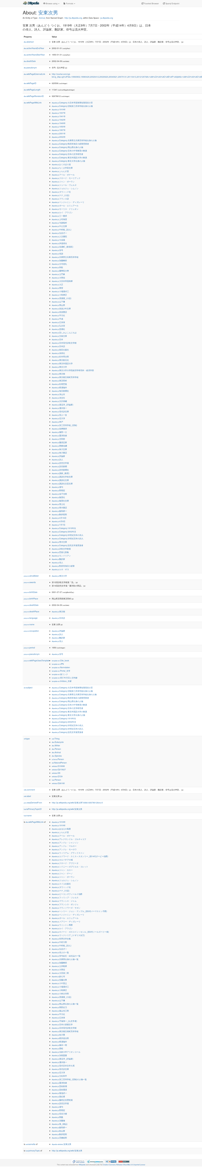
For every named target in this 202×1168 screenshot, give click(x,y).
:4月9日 (58, 521)
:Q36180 (58, 783)
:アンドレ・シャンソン (65, 842)
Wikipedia (82, 1164)
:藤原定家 (59, 442)
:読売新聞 (59, 466)
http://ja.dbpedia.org (73, 17)
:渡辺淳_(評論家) (62, 404)
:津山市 (58, 394)
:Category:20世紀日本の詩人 (67, 538)
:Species (57, 755)
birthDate (30, 592)
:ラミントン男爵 (62, 924)
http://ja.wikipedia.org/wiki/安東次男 (67, 809)
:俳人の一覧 (60, 952)
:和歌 (57, 267)
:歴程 (57, 1048)
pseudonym (30, 67)
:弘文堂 (58, 325)
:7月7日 (58, 524)
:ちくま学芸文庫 (62, 167)
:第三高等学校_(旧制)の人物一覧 (69, 1079)
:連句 (57, 487)
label (27, 796)
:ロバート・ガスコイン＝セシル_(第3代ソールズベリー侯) (80, 931)
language (31, 618)
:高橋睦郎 (59, 1137)
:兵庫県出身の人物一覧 (65, 959)
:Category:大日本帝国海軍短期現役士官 (72, 102)
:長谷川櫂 (59, 1113)
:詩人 (57, 459)
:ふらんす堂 (60, 171)
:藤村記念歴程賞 (62, 1100)
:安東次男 (61, 1144)
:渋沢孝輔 (59, 401)
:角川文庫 (59, 449)
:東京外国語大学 (62, 363)
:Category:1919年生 (64, 528)
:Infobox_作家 (62, 681)
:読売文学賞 (60, 463)
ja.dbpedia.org (106, 17)
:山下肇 (58, 301)
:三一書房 (59, 215)
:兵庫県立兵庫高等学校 (65, 257)
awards (30, 582)
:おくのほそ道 (61, 164)
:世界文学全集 (61, 938)
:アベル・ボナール (63, 174)
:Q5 (56, 773)
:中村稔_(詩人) (61, 229)
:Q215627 (59, 769)
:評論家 (58, 456)
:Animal (56, 752)
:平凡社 (58, 315)
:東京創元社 (60, 360)
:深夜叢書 (59, 1055)
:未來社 (58, 353)
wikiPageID (30, 83)
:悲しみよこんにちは (64, 332)
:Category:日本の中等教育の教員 (69, 150)
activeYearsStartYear (34, 54)
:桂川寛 (58, 1034)
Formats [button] (69, 3)
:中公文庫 (59, 226)
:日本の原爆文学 (62, 1024)
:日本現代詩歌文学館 (64, 342)
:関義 (57, 1117)
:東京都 (58, 373)
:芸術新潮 (59, 1086)
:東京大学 (59, 366)
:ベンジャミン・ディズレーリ (68, 202)
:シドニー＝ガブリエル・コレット (70, 866)
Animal (42, 17)
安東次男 (48, 12)
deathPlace (31, 611)
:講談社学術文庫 (62, 476)
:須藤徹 (58, 1120)
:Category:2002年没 (64, 531)
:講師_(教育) (60, 473)
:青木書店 (59, 507)
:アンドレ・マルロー (64, 846)
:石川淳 (58, 418)
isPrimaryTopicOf (32, 809)
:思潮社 (58, 329)
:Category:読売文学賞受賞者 (67, 545)
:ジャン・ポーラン (63, 181)
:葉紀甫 (58, 1096)
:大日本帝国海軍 (62, 281)
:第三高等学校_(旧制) (64, 425)
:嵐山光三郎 (60, 1010)
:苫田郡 (58, 439)
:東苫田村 (59, 380)
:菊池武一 (59, 1093)
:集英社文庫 (60, 500)
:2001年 (59, 133)
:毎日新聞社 (60, 390)
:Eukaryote (58, 742)
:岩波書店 (59, 312)
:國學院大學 (60, 270)
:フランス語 (60, 198)
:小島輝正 (59, 294)
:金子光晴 (59, 493)
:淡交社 (58, 397)
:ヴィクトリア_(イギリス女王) (68, 935)
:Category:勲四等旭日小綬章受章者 (70, 143)
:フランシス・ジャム (64, 900)
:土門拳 (58, 274)
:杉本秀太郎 (60, 356)
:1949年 (59, 123)
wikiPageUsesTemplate (37, 660)
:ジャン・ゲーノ (62, 873)
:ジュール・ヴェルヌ (64, 185)
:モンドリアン (61, 555)
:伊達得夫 (59, 243)
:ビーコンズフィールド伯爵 (67, 894)
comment (29, 789)
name (29, 624)
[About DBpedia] (31, 3)
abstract (29, 41)
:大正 (57, 284)
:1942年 (59, 119)
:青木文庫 (59, 541)
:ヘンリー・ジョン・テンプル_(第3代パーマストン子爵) (79, 911)
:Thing (56, 738)
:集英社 (58, 497)
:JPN (58, 664)
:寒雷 (57, 288)
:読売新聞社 (60, 469)
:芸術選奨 (59, 1089)
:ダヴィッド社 (61, 191)
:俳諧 (57, 253)
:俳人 (57, 562)
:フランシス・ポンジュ (65, 904)
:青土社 (58, 504)
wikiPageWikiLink (32, 102)
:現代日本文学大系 (63, 1065)
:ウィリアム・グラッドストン (68, 852)
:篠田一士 (59, 432)
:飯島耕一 (59, 511)
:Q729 (57, 776)
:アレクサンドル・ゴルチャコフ (69, 839)
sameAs (30, 1144)
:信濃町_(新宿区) (62, 246)
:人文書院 (59, 236)
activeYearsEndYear (34, 48)
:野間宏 (58, 490)
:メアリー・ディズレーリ (66, 921)
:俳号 (57, 250)
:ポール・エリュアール (65, 205)
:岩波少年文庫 (61, 308)
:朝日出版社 (60, 349)
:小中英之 (59, 983)
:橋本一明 (59, 1045)
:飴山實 (58, 1130)
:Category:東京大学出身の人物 (68, 161)
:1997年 (59, 130)
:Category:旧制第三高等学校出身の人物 (72, 106)
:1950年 (59, 126)
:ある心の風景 (61, 828)
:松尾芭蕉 (59, 384)
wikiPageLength (32, 89)
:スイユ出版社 (61, 883)
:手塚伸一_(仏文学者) (64, 1021)
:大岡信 (58, 277)
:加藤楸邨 (59, 260)
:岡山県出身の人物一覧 (65, 1003)
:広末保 (58, 322)
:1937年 (59, 112)
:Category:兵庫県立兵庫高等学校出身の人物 (74, 140)
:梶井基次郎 (60, 1038)
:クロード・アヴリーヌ (65, 863)
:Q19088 (58, 766)
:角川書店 (59, 452)
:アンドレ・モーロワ (64, 849)
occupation (31, 630)
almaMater (31, 575)
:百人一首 (59, 414)
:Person (56, 749)
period (29, 647)
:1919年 (59, 109)
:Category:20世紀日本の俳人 (67, 535)
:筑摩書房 (59, 428)
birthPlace (31, 598)
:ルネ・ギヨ (60, 569)
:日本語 (58, 346)
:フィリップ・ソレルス (65, 897)
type (27, 738)
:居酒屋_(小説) (61, 298)
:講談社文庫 (60, 480)
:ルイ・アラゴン (62, 212)
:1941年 (59, 116)
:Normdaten (61, 667)
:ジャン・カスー (62, 870)
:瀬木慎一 (59, 408)
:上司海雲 (59, 219)
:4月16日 (59, 517)
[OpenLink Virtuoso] (78, 1161)
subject (28, 687)
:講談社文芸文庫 (62, 483)
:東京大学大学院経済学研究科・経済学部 (73, 370)
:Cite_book (60, 660)
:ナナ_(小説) (60, 195)
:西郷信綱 (59, 445)
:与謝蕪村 (59, 222)
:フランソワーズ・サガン (66, 907)
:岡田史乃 (59, 1007)
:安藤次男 (59, 979)
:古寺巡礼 (59, 263)
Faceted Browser (151, 3)
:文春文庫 (59, 336)
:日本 (57, 339)
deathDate (30, 61)
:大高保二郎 (60, 973)
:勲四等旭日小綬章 (63, 566)
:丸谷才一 (59, 233)
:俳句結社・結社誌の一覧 (66, 955)
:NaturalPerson (59, 762)
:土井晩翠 (59, 966)
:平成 (57, 318)
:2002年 (59, 136)
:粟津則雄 (59, 435)
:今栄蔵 (58, 239)
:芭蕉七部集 (60, 552)
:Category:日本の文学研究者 (67, 154)
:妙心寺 (58, 976)
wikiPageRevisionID (34, 96)
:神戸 (57, 421)
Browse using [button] (51, 3)
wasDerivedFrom (33, 802)
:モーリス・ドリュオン (65, 209)
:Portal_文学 (61, 670)
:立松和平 (59, 1076)
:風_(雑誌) (59, 1124)
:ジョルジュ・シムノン (65, 188)
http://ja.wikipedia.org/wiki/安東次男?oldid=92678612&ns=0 (77, 802)
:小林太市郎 (60, 993)
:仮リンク (60, 674)
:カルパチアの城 (62, 859)
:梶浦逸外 (59, 387)
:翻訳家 (58, 559)
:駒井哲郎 (59, 514)
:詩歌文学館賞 (61, 548)
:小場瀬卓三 (60, 291)
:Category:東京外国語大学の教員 (69, 157)
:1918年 (59, 822)
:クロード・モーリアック (66, 178)
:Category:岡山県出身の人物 (67, 147)
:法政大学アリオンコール (66, 1051)
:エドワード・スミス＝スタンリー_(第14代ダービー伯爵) (80, 856)
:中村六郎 (59, 942)
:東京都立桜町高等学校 (65, 377)
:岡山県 (58, 305)
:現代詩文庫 (60, 411)
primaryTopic (33, 1150)
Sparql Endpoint (172, 3)
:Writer (56, 745)
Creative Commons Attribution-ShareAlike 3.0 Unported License (124, 1164)
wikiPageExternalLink (34, 74)
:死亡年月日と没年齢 (65, 677)
